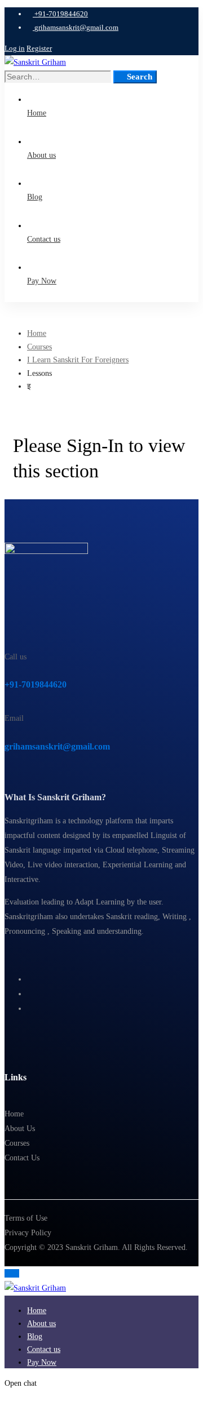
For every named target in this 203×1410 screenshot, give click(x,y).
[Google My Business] (30, 1008)
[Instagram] (30, 994)
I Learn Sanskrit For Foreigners (78, 360)
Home (36, 333)
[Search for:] (59, 77)
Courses (39, 347)
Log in (15, 48)
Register (39, 48)
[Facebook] (30, 979)
